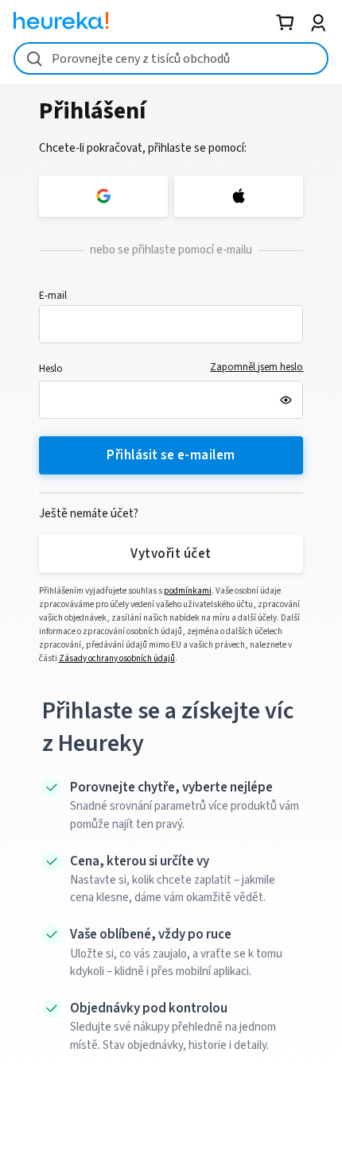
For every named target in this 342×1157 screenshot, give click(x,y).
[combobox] (171, 58)
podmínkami (188, 591)
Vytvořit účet (170, 553)
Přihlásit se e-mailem (171, 455)
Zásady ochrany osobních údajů (117, 658)
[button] (171, 324)
